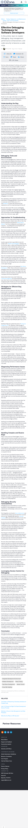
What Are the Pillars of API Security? (10, 716)
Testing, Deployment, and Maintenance (16, 19)
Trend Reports (11, 5)
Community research (6, 744)
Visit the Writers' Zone (6, 761)
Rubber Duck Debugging (13, 243)
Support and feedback (6, 742)
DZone (3, 19)
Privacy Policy (4, 768)
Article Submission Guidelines (8, 754)
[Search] (25, 2)
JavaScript (5, 203)
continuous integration (6, 278)
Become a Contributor (6, 756)
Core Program (4, 758)
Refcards (3, 5)
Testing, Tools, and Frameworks (10, 20)
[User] (21, 2)
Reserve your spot (14, 13)
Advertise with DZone (6, 748)
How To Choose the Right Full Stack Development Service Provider (13, 707)
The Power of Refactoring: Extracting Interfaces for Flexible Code (13, 702)
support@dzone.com (6, 780)
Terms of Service (5, 766)
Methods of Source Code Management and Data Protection (13, 711)
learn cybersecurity (19, 513)
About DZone (4, 739)
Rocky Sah (8, 48)
